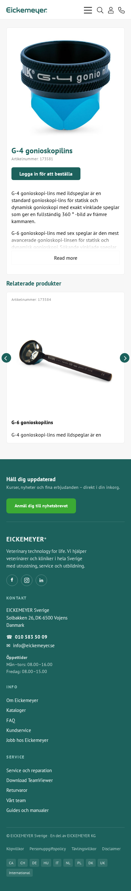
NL (68, 862)
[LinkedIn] (41, 580)
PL (79, 862)
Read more (65, 258)
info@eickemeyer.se (34, 645)
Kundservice (18, 730)
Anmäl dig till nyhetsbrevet (41, 506)
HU (46, 862)
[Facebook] (12, 580)
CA (11, 862)
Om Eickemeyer (22, 700)
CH (22, 862)
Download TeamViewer (29, 780)
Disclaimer (111, 848)
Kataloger (16, 710)
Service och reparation (29, 770)
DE (34, 862)
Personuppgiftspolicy (48, 848)
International (19, 872)
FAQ (10, 720)
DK (90, 862)
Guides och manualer (27, 810)
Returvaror (16, 790)
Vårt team (16, 800)
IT (57, 862)
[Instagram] (26, 580)
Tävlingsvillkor (84, 848)
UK (102, 862)
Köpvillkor (15, 848)
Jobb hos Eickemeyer (27, 740)
